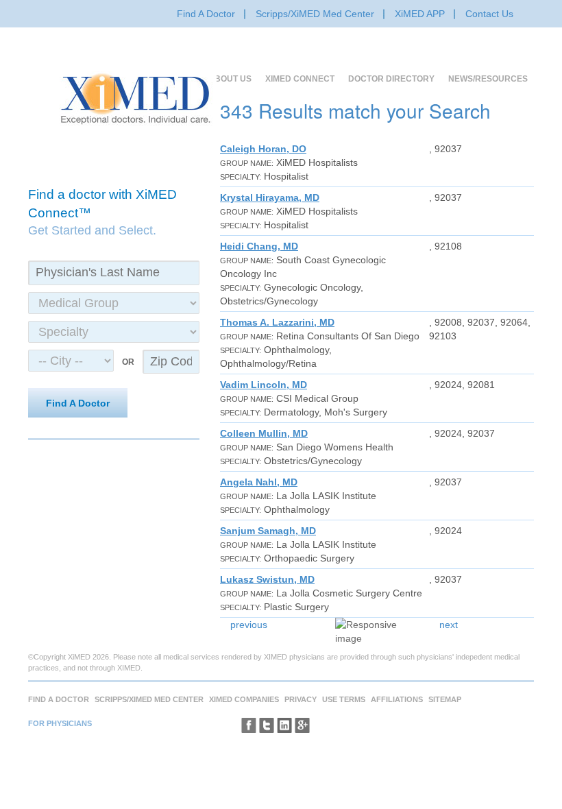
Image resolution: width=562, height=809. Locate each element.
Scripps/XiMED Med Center (315, 13)
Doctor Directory (391, 79)
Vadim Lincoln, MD (263, 384)
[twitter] (267, 725)
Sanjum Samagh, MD (268, 530)
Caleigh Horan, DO (263, 148)
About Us (230, 79)
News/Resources (488, 79)
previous (248, 624)
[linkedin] (284, 725)
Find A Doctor (206, 13)
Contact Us (489, 13)
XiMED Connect (299, 79)
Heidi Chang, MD (259, 246)
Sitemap (444, 699)
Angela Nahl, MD (258, 481)
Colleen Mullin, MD (264, 433)
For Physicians (60, 723)
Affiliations (397, 699)
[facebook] (249, 725)
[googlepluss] (302, 725)
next (448, 624)
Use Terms (343, 699)
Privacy (300, 699)
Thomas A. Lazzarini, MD (277, 322)
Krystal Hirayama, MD (269, 197)
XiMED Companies (244, 699)
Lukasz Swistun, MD (267, 579)
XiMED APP (420, 13)
